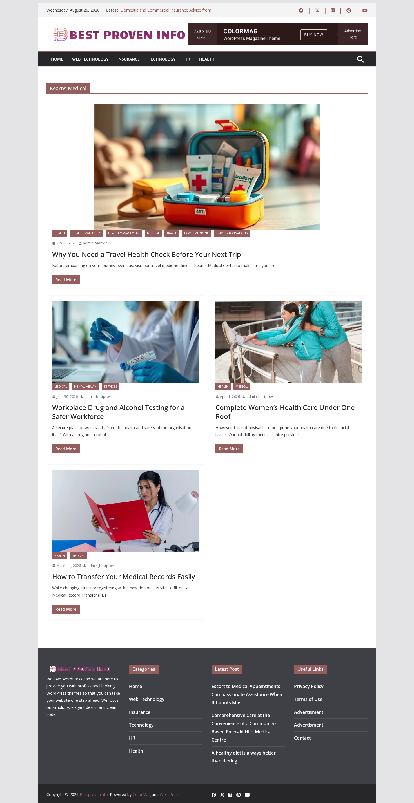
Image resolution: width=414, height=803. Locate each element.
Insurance (128, 59)
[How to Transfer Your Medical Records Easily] (125, 511)
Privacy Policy (309, 686)
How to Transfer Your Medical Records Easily (123, 576)
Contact (302, 738)
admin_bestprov (96, 243)
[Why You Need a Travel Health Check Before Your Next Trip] (207, 167)
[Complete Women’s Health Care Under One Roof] (288, 342)
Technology (162, 59)
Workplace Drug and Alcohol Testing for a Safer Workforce (118, 412)
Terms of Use (308, 699)
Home (57, 59)
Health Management (124, 233)
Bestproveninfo (94, 794)
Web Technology (90, 59)
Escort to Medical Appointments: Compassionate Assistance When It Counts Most (247, 694)
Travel (172, 233)
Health (207, 59)
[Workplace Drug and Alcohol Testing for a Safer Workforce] (125, 342)
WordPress (170, 794)
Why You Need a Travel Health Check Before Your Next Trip (146, 254)
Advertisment (308, 712)
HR (187, 59)
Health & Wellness (86, 233)
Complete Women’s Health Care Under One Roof (285, 412)
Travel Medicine (196, 233)
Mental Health (85, 387)
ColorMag (142, 794)
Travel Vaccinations (232, 233)
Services (110, 387)
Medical (153, 233)
